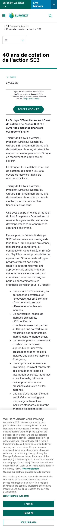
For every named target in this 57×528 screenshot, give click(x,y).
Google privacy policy (31, 99)
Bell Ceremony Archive (17, 26)
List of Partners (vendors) (16, 496)
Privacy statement (30, 468)
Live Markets (38, 4)
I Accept (28, 504)
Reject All (28, 513)
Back (13, 77)
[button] (54, 4)
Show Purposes (28, 522)
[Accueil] (18, 15)
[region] (28, 469)
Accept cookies (28, 109)
